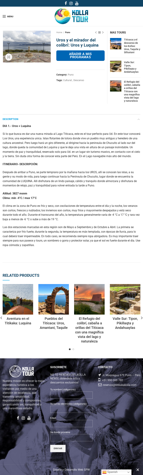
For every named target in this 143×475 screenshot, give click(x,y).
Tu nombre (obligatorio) (63, 389)
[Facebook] (65, 3)
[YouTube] (77, 3)
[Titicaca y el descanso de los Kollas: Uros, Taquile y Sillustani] (115, 46)
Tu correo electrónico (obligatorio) (68, 403)
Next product (103, 32)
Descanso (78, 80)
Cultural (67, 80)
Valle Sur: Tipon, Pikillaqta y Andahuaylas (131, 67)
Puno (67, 32)
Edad (53, 418)
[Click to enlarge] (8, 57)
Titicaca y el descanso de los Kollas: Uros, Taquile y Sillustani (132, 46)
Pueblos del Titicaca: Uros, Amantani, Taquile (54, 323)
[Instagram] (71, 3)
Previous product (96, 32)
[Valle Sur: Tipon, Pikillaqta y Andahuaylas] (115, 68)
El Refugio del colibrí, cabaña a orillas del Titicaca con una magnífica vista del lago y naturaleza (132, 91)
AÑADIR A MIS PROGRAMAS (80, 55)
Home (59, 32)
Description (10, 119)
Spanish (112, 471)
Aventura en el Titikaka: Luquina (18, 320)
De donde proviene (60, 432)
